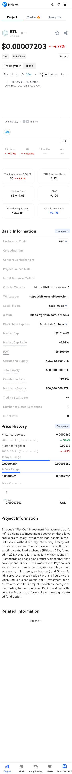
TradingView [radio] (12, 66)
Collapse (61, 231)
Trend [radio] (29, 66)
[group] (19, 66)
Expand (64, 56)
